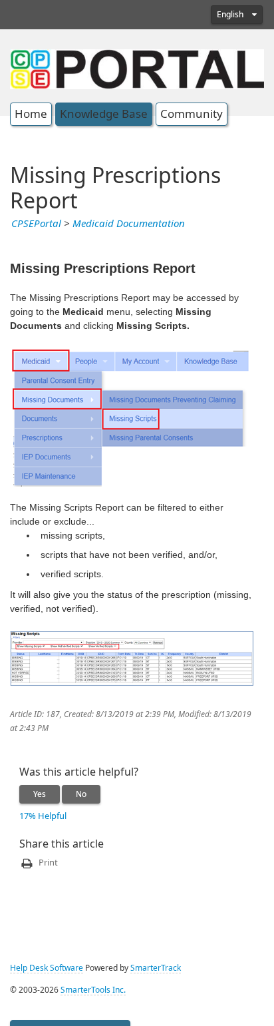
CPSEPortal (36, 224)
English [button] (231, 14)
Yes (39, 794)
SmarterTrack (155, 968)
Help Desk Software (46, 968)
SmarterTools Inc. (93, 990)
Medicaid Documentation (128, 224)
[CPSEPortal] (137, 68)
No (81, 794)
